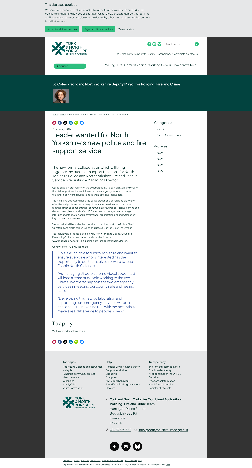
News (130, 53)
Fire (119, 65)
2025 (160, 159)
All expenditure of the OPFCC (165, 373)
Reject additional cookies (99, 29)
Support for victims (145, 53)
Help (140, 460)
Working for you (159, 65)
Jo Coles (121, 53)
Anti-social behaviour (117, 380)
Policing (109, 65)
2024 (160, 165)
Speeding (111, 373)
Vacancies (68, 380)
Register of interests (160, 387)
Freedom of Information (162, 380)
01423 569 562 (120, 430)
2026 (160, 153)
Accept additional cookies (62, 29)
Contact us (192, 53)
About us (62, 66)
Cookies (110, 387)
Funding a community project (79, 373)
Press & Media (131, 460)
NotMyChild (69, 384)
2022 (160, 171)
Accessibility (95, 460)
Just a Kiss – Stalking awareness (123, 384)
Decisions (154, 377)
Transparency (164, 53)
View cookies (126, 29)
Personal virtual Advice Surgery (123, 366)
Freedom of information (112, 460)
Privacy (77, 460)
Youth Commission (169, 135)
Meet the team (71, 377)
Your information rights (161, 384)
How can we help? (185, 65)
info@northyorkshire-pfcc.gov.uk (163, 430)
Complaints (178, 53)
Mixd (168, 464)
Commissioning (135, 65)
